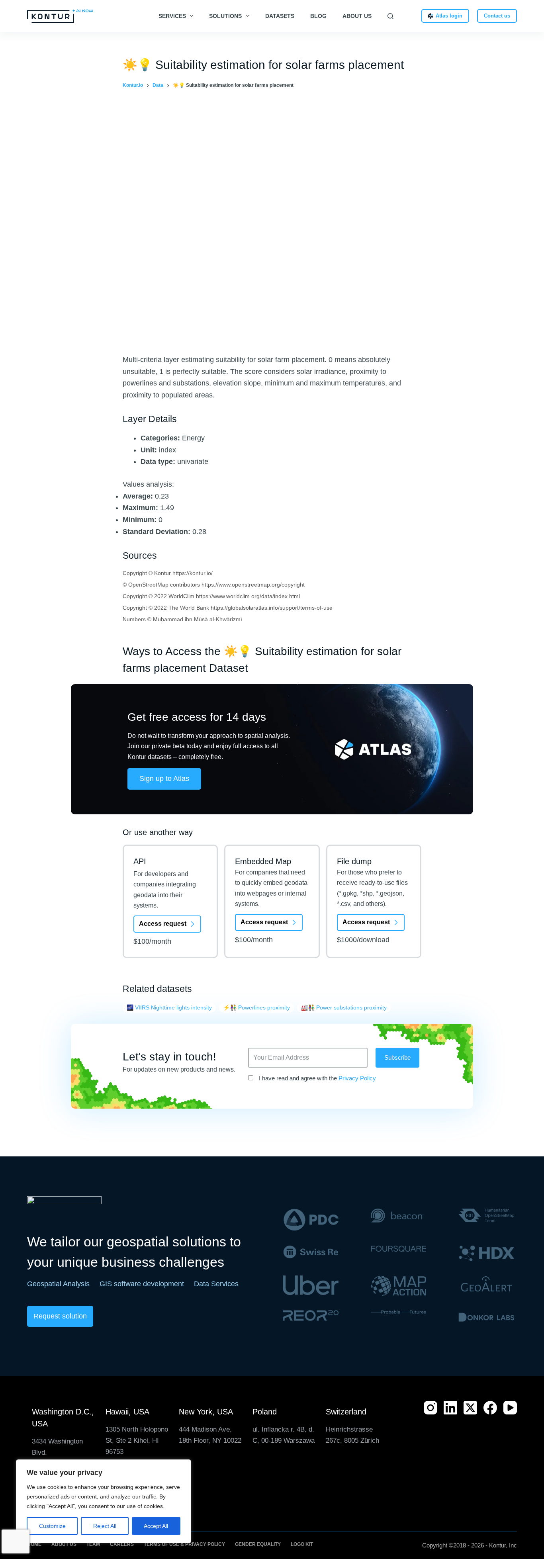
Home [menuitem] (34, 1544)
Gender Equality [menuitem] (258, 1544)
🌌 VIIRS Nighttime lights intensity (169, 1007)
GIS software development (142, 1284)
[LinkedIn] (450, 1407)
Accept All (156, 1526)
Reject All (104, 1526)
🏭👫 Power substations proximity (344, 1007)
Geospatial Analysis (58, 1284)
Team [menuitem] (93, 1544)
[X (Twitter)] (470, 1407)
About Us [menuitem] (357, 16)
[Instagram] (430, 1407)
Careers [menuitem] (122, 1544)
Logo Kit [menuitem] (302, 1544)
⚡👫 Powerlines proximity (256, 1007)
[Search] (390, 16)
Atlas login (449, 16)
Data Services (216, 1284)
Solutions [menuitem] (225, 16)
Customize (52, 1526)
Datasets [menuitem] (279, 16)
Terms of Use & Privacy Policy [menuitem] (184, 1544)
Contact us (497, 16)
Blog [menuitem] (318, 16)
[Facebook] (490, 1407)
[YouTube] (510, 1407)
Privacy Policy (357, 1078)
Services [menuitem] (172, 16)
